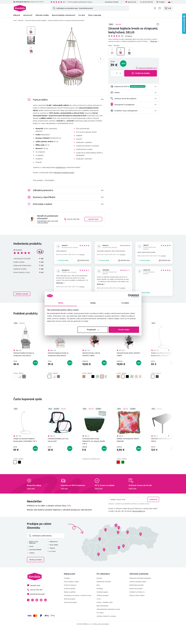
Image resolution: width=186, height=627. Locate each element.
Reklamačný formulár (104, 582)
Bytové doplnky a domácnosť (63, 15)
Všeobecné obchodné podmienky (140, 578)
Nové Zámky (54, 545)
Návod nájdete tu (138, 511)
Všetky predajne (35, 559)
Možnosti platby (69, 588)
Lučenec (32, 553)
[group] (72, 58)
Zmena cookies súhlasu (136, 595)
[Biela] (112, 51)
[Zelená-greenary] (106, 376)
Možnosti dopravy (70, 585)
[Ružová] (102, 376)
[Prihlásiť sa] (155, 8)
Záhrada (20, 20)
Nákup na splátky (70, 592)
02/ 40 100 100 (148, 2)
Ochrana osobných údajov (137, 582)
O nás (99, 599)
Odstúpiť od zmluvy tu (137, 592)
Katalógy (100, 588)
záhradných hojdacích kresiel (64, 172)
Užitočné (84, 260)
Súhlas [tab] (60, 303)
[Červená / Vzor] (118, 462)
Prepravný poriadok (136, 588)
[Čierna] (93, 376)
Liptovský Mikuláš (35, 549)
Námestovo (54, 541)
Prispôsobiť (91, 330)
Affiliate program (103, 595)
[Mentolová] (97, 376)
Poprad (52, 548)
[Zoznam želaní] (159, 8)
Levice (31, 546)
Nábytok (16, 15)
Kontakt (99, 578)
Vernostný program (70, 602)
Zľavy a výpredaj (94, 15)
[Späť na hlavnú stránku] (19, 8)
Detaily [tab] (93, 303)
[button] (133, 86)
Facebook (28, 600)
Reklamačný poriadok (136, 585)
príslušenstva (60, 167)
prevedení (81, 254)
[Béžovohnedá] (84, 376)
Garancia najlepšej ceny (148, 68)
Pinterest (41, 600)
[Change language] (170, 2)
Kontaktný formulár (111, 2)
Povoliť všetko (123, 330)
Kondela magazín (102, 592)
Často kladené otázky (71, 582)
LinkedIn (45, 600)
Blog (98, 585)
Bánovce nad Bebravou (33, 542)
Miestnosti (27, 15)
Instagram (32, 600)
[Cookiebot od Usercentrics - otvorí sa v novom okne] (129, 295)
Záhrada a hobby (42, 15)
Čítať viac (59, 283)
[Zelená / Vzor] (123, 462)
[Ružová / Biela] (120, 51)
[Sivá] (129, 51)
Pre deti (81, 15)
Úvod (14, 20)
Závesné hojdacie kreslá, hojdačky (35, 20)
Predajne (162, 2)
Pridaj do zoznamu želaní (158, 24)
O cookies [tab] (125, 303)
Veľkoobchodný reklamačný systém (108, 609)
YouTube (37, 600)
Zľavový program (69, 599)
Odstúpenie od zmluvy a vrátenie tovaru (77, 595)
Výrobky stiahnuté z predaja (106, 616)
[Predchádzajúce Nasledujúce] (25, 337)
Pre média (100, 613)
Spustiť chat (132, 2)
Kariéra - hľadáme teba (104, 602)
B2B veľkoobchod (102, 606)
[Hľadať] (53, 8)
